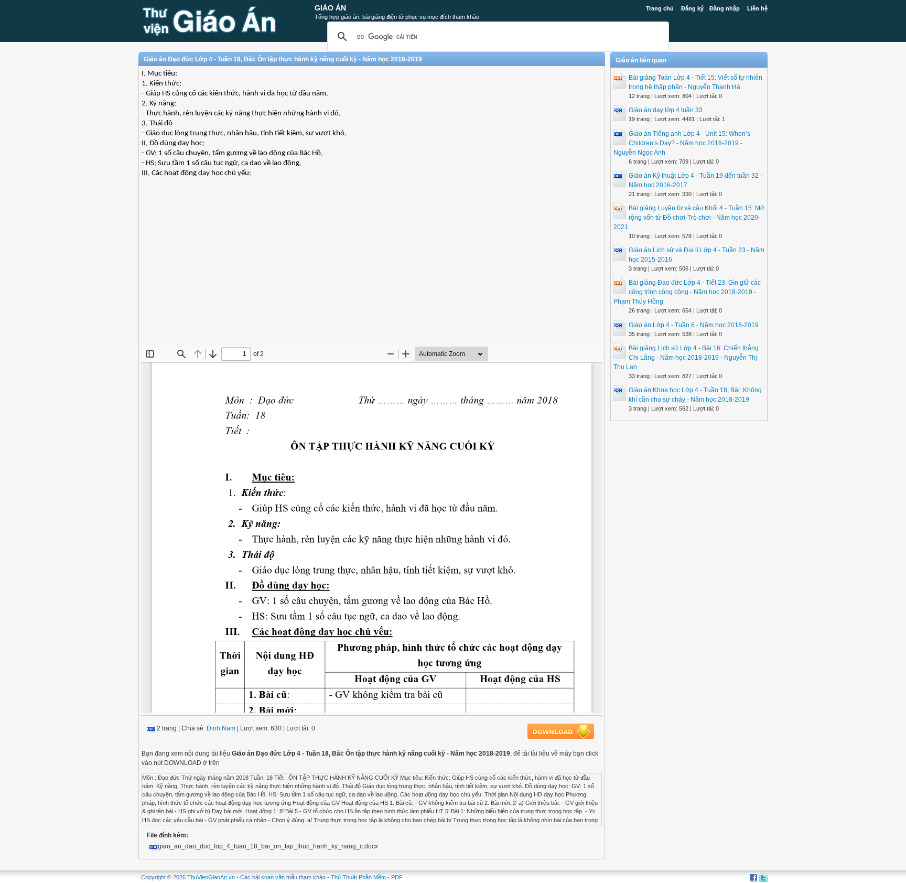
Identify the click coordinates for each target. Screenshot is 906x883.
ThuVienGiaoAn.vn (211, 877)
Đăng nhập (724, 8)
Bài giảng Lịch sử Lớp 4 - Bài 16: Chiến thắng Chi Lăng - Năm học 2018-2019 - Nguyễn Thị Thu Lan (686, 357)
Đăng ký (692, 8)
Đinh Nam (221, 728)
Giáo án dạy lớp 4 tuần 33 (666, 110)
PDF (397, 877)
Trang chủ (660, 8)
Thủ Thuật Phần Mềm (358, 877)
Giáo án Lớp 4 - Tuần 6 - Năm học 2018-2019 (694, 325)
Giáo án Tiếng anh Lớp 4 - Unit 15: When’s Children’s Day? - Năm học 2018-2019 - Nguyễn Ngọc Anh (681, 143)
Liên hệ (757, 8)
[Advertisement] (372, 269)
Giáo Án (330, 8)
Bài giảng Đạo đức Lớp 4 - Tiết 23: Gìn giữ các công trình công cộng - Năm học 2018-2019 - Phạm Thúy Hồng (687, 292)
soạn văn (273, 877)
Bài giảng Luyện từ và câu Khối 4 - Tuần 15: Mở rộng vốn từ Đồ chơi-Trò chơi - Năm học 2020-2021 (688, 217)
